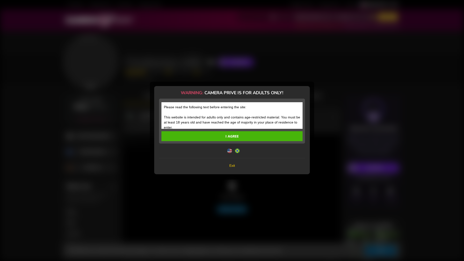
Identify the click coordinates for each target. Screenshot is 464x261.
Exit (232, 165)
